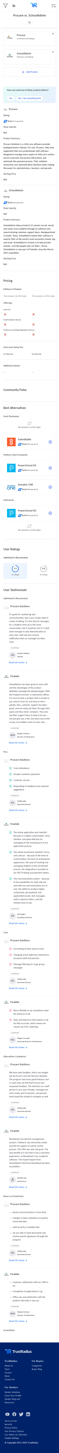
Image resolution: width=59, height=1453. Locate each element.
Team (7, 1369)
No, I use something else (29, 98)
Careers (8, 1373)
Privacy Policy (11, 1428)
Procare (21, 35)
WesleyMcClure (23, 734)
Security (8, 1424)
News (7, 1376)
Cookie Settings (12, 1438)
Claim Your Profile (13, 1396)
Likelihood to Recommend (15, 558)
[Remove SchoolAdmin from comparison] (53, 52)
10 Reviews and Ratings (25, 39)
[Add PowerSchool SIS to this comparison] (50, 468)
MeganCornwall (23, 1038)
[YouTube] (7, 1414)
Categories (37, 1366)
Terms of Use (11, 1421)
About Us (9, 1366)
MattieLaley (21, 801)
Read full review (16, 662)
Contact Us (10, 1379)
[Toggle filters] (5, 6)
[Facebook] (14, 1414)
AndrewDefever (23, 653)
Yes (10, 98)
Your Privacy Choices (14, 1431)
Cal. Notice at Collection (16, 1435)
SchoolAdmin (24, 53)
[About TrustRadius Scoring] (5, 121)
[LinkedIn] (28, 1414)
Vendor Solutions (12, 1392)
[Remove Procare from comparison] (53, 33)
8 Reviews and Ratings (25, 57)
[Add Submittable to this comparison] (50, 442)
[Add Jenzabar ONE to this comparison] (50, 487)
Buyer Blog (37, 1369)
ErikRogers (21, 914)
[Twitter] (21, 1414)
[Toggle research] (14, 6)
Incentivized (15, 648)
